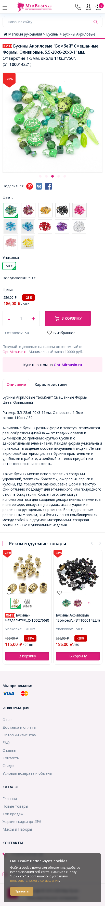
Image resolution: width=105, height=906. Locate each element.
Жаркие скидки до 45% (22, 821)
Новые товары (15, 806)
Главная (10, 798)
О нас (7, 719)
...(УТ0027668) (37, 620)
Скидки (9, 765)
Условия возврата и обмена (27, 773)
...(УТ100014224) (86, 620)
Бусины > (54, 34)
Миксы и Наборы (17, 829)
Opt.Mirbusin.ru (15, 351)
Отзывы (9, 750)
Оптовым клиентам (19, 735)
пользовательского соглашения (34, 880)
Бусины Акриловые (79, 34)
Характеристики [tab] (51, 384)
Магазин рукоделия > (27, 34)
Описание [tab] (16, 384)
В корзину (71, 318)
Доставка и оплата (19, 727)
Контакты (11, 758)
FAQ (6, 742)
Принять (22, 891)
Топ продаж (13, 813)
